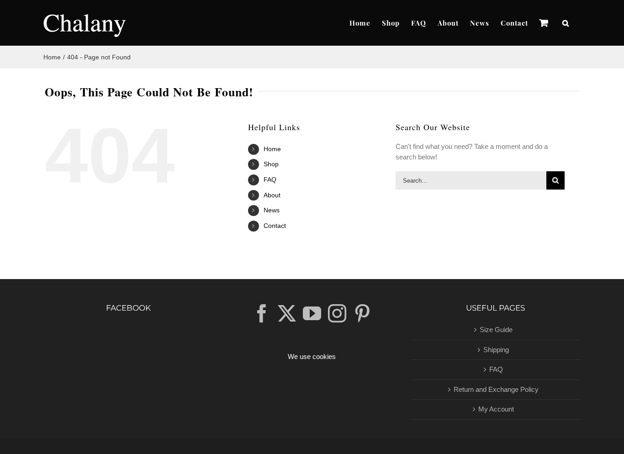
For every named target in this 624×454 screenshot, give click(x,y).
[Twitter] (287, 313)
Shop (271, 164)
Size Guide (496, 329)
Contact (275, 225)
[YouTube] (312, 313)
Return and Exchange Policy (496, 389)
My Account (496, 409)
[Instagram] (337, 313)
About (272, 195)
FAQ (270, 179)
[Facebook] (262, 313)
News (272, 210)
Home (272, 149)
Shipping (496, 350)
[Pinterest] (362, 313)
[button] (565, 23)
